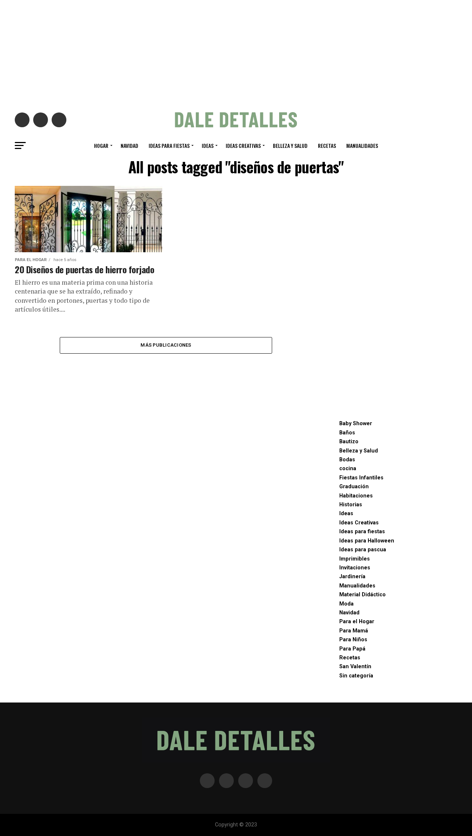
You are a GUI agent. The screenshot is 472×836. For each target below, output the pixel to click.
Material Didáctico (362, 595)
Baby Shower (355, 423)
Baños (347, 433)
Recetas (327, 145)
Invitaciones (354, 568)
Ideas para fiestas (169, 145)
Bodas (347, 460)
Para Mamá (353, 631)
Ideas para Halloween (366, 541)
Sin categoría (356, 676)
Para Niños (353, 639)
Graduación (354, 486)
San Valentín (355, 666)
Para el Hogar (356, 621)
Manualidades (362, 145)
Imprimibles (354, 559)
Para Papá (352, 649)
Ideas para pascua (362, 550)
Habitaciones (356, 496)
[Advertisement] (236, 51)
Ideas (208, 145)
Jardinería (352, 576)
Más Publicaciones (165, 345)
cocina (347, 468)
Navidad (129, 145)
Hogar (101, 145)
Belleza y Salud (290, 145)
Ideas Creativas (243, 145)
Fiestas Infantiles (361, 478)
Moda (346, 604)
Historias (350, 505)
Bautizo (348, 441)
